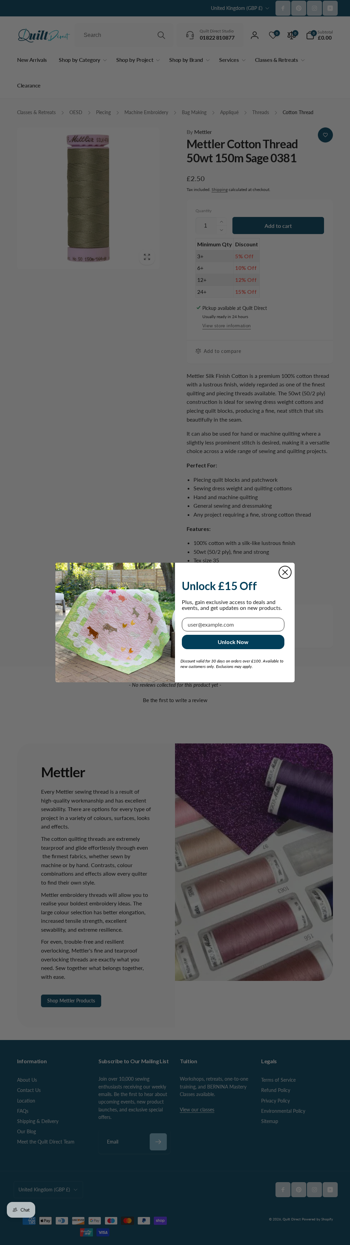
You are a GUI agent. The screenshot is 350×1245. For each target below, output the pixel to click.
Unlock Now (233, 642)
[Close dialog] (285, 572)
